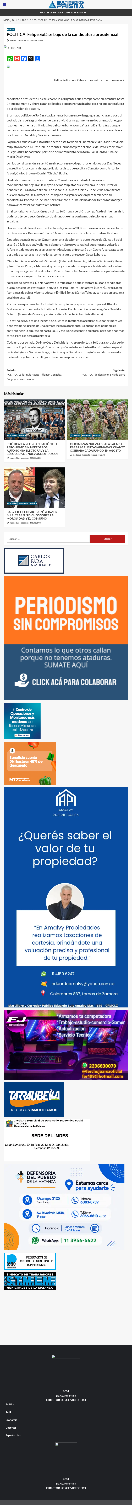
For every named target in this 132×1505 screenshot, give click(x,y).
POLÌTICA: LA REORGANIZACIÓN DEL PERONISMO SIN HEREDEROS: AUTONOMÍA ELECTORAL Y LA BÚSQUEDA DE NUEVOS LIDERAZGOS (32, 448)
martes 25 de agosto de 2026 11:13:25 (25, 458)
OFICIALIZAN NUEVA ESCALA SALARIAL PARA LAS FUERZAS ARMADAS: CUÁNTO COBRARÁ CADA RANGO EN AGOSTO (97, 447)
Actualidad (12, 435)
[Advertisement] (66, 1316)
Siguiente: (103, 373)
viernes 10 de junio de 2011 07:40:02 (26, 40)
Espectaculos (13, 1435)
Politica (10, 29)
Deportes (11, 1427)
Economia (86, 435)
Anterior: (34, 375)
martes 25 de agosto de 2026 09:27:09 (25, 522)
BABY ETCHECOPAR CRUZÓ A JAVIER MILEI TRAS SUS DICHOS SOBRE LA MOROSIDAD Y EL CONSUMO (32, 515)
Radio (9, 1412)
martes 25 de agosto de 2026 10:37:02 (89, 454)
